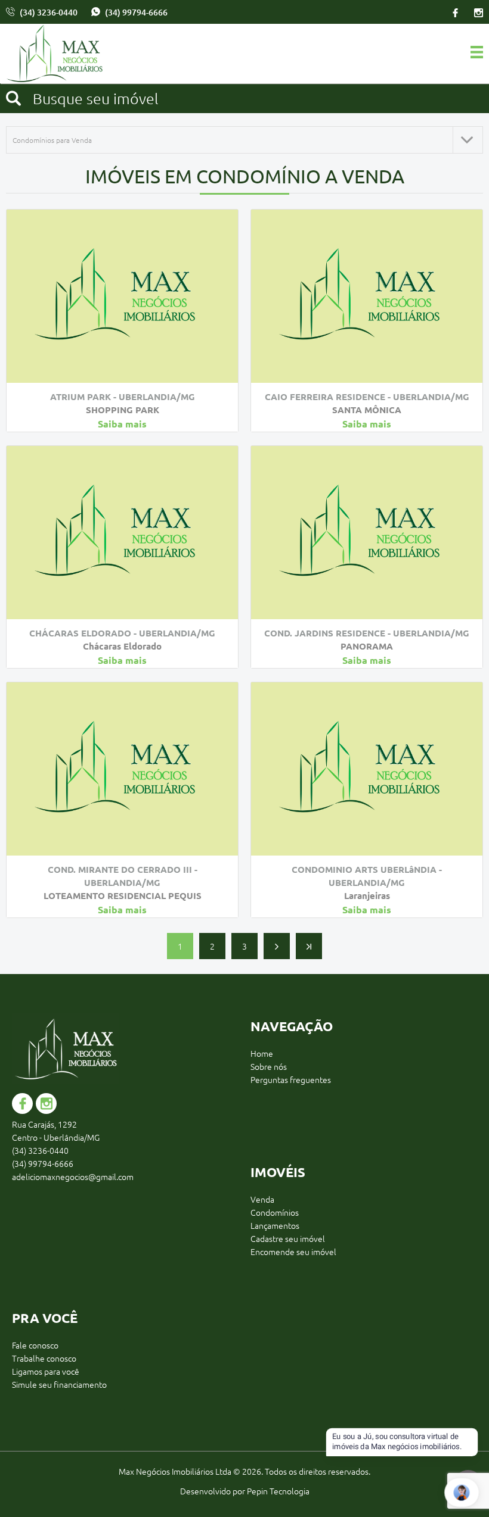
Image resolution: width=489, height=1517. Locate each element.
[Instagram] (475, 12)
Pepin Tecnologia (278, 1491)
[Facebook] (455, 12)
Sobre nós (268, 1066)
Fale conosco (35, 1345)
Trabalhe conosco (44, 1358)
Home (261, 1053)
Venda (262, 1199)
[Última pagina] (309, 946)
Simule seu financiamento (59, 1384)
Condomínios (274, 1212)
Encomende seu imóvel (293, 1251)
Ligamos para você (45, 1371)
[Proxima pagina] (277, 946)
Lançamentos (274, 1225)
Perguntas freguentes (290, 1079)
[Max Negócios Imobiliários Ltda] (61, 55)
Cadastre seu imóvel (287, 1238)
